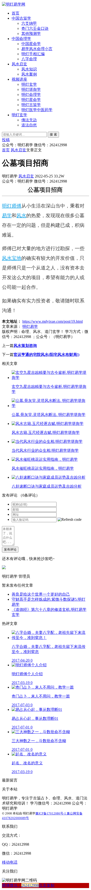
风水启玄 (19, 64)
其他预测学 (31, 33)
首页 (15, 13)
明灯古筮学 (31, 105)
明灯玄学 (29, 84)
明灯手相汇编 (33, 54)
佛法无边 (29, 120)
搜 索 (53, 134)
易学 (7, 215)
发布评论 (10, 549)
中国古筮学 (21, 18)
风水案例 (29, 74)
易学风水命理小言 (36, 49)
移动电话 (9, 862)
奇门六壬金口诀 (35, 28)
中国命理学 (21, 39)
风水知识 (29, 69)
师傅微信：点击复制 (28, 885)
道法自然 (29, 125)
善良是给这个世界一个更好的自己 (41, 594)
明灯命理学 (31, 94)
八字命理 (29, 59)
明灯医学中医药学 (36, 110)
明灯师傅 (11, 205)
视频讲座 (19, 79)
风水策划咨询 (25, 346)
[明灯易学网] (13, 4)
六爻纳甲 (29, 23)
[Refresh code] (70, 519)
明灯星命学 (31, 100)
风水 (21, 215)
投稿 (6, 140)
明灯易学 (30, 326)
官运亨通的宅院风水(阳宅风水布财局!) (46, 355)
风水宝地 (11, 258)
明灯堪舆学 (31, 89)
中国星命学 (31, 44)
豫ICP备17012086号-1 (51, 813)
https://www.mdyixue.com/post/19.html (52, 321)
